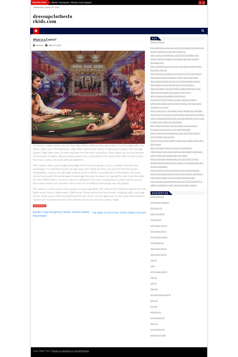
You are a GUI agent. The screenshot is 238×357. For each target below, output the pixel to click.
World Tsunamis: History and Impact (71, 2)
